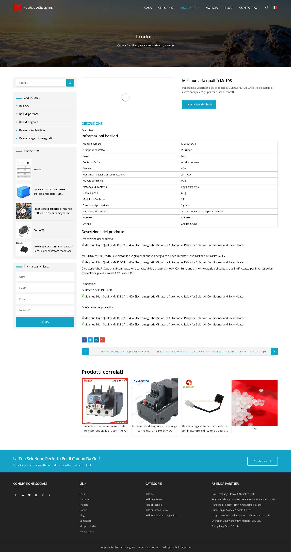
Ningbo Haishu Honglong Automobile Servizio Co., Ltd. (241, 515)
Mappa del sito (87, 526)
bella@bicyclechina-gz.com (177, 547)
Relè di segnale (28, 122)
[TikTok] (49, 495)
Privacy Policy (86, 531)
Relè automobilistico (151, 45)
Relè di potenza (29, 114)
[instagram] (42, 495)
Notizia (211, 8)
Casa (148, 8)
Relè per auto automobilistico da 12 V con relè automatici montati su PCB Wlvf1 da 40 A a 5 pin (212, 351)
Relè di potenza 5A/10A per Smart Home (125, 351)
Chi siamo (165, 8)
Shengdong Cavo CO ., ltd (225, 526)
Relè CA (24, 106)
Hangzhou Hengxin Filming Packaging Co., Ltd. (237, 504)
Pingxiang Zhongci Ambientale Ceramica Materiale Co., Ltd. (244, 499)
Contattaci (248, 8)
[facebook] (15, 495)
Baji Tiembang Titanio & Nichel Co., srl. (233, 494)
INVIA (45, 322)
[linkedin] (22, 495)
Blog (228, 8)
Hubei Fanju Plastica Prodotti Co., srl (231, 510)
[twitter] (29, 495)
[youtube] (36, 495)
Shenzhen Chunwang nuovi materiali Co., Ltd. (236, 520)
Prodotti (188, 8)
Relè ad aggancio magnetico (37, 138)
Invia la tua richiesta (199, 104)
